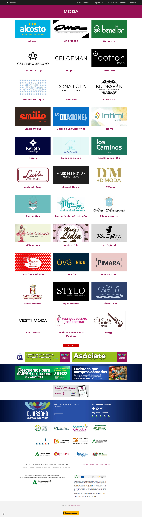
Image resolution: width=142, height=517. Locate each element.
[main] (71, 11)
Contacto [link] (132, 3)
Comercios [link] (87, 3)
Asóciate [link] (123, 3)
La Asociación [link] (111, 3)
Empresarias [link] (98, 3)
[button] (139, 2)
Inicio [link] (79, 3)
